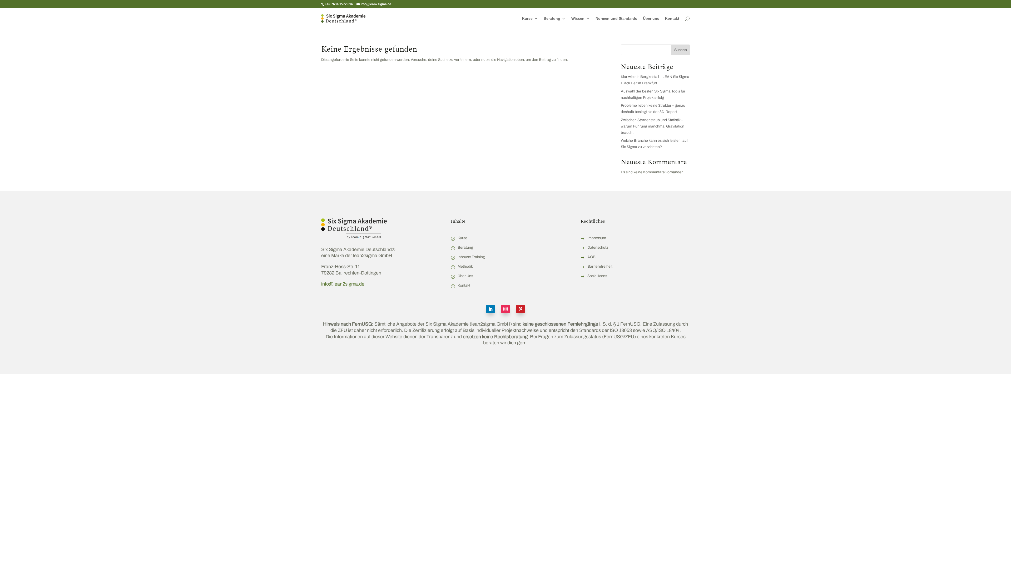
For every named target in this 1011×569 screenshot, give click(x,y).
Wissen (577, 19)
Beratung (552, 19)
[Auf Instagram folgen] (505, 309)
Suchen (680, 50)
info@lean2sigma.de (342, 284)
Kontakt (672, 19)
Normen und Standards (616, 19)
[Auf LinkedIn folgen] (490, 309)
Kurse (527, 19)
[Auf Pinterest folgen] (520, 309)
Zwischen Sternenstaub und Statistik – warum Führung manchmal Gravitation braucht (652, 126)
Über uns (651, 19)
